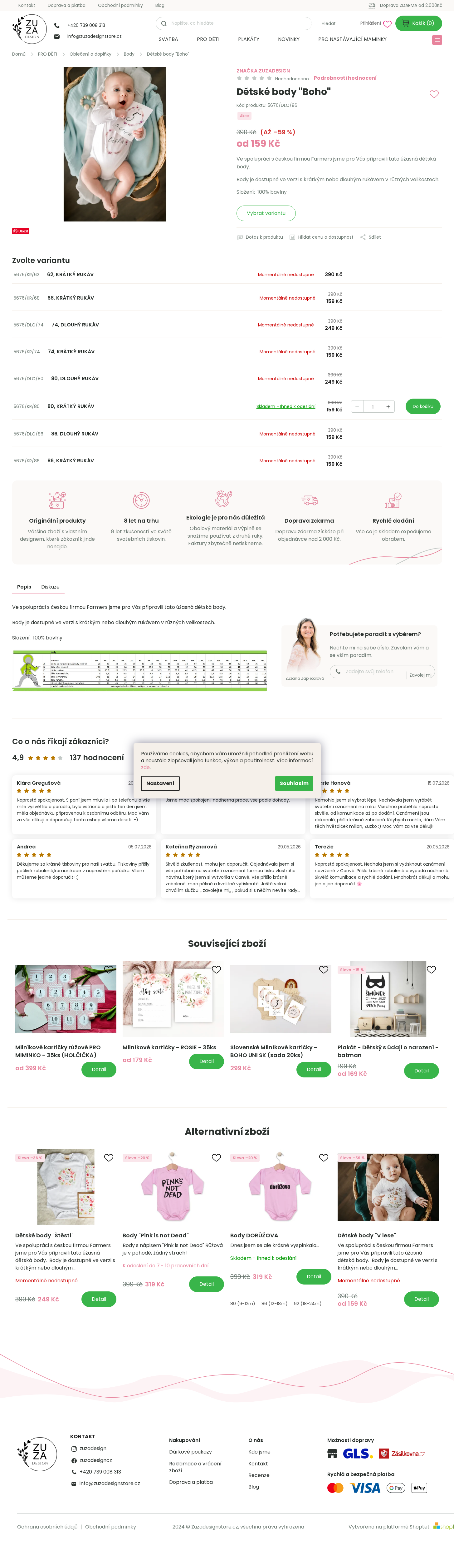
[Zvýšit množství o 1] (388, 406)
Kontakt (26, 5)
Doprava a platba (66, 5)
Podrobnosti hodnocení (345, 78)
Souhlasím (294, 783)
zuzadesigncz (96, 1460)
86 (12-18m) (274, 1303)
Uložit (23, 231)
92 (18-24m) (308, 1303)
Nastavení (160, 783)
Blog (159, 5)
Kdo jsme (259, 1452)
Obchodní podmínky (120, 5)
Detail (99, 1069)
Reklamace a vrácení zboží (195, 1467)
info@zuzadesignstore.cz (110, 1483)
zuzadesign (93, 1448)
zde (145, 767)
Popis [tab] (24, 586)
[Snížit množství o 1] (357, 406)
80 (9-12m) (242, 1303)
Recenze (259, 1475)
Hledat (329, 23)
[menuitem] (168, 39)
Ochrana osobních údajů (47, 1527)
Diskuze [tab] (50, 586)
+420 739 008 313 (100, 1472)
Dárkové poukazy (190, 1452)
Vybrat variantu (266, 213)
